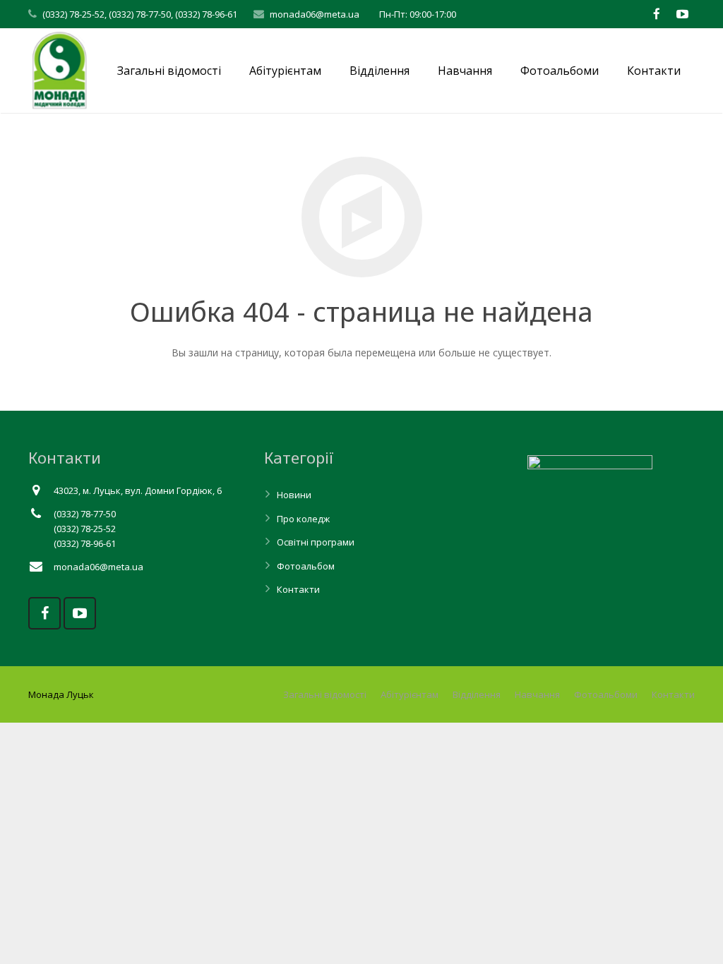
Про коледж (303, 518)
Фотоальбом (306, 566)
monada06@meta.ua (314, 14)
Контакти (298, 589)
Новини (294, 494)
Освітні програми (315, 542)
